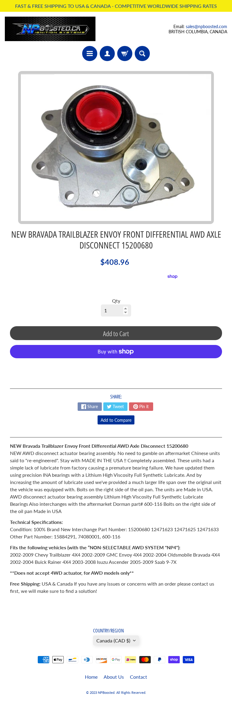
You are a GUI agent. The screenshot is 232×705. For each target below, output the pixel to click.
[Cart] (124, 53)
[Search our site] (142, 53)
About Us (114, 677)
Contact (138, 677)
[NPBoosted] (50, 29)
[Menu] (89, 53)
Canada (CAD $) (113, 640)
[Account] (107, 53)
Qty (116, 301)
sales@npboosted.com (206, 26)
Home (91, 677)
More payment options (116, 366)
